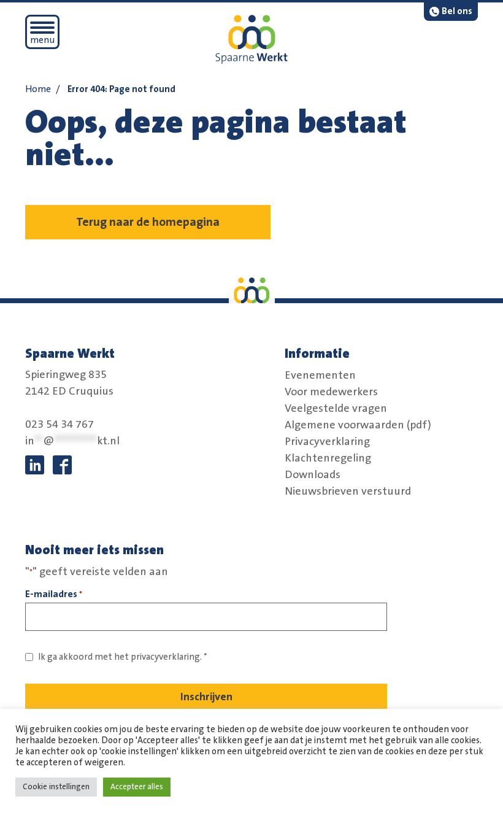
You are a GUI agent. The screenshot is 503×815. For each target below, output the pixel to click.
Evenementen (320, 375)
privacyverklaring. (166, 657)
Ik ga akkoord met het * (122, 657)
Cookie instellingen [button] (56, 786)
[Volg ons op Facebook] (62, 464)
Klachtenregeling (328, 458)
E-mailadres (53, 594)
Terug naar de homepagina (148, 222)
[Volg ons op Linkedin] (34, 464)
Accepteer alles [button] (136, 786)
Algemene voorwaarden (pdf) (358, 425)
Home (38, 89)
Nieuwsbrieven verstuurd (348, 491)
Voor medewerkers (331, 391)
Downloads (312, 474)
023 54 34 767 (59, 425)
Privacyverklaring (327, 441)
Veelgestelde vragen (336, 408)
